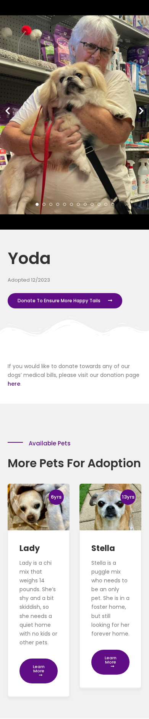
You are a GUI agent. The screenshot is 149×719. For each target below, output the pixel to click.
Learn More (39, 669)
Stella (103, 548)
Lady (29, 548)
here (14, 384)
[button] (7, 110)
